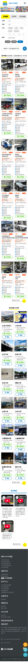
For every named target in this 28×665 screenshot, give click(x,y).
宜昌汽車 (5, 383)
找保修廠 (22, 16)
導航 (8, 337)
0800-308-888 (6, 642)
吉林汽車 (18, 411)
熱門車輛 (4, 55)
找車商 (14, 16)
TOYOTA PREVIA (5, 75)
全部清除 (8, 41)
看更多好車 (16, 300)
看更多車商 (16, 482)
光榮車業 (21, 284)
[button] (11, 10)
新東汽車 (18, 354)
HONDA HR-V (18, 114)
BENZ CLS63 (17, 75)
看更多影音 (17, 544)
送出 (20, 41)
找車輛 (5, 16)
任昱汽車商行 (6, 326)
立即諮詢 (8, 95)
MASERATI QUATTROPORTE (8, 237)
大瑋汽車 (18, 326)
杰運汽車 (5, 411)
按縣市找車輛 (11, 37)
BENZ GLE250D (18, 155)
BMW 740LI (17, 196)
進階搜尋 (14, 41)
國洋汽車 (18, 467)
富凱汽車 (8, 82)
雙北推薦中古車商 (14, 308)
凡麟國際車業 (6, 438)
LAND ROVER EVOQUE (7, 114)
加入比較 (10, 72)
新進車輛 (9, 55)
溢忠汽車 (8, 121)
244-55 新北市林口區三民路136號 (11, 639)
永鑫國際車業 (20, 438)
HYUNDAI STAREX (5, 196)
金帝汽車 (5, 354)
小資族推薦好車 (17, 55)
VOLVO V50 (18, 278)
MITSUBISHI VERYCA (6, 155)
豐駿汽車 (18, 383)
